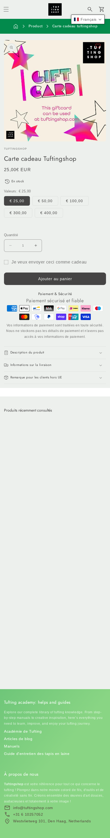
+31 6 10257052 (28, 814)
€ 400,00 (48, 213)
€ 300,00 (18, 213)
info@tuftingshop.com (33, 808)
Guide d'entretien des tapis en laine (37, 753)
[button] (6, 9)
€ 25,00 (17, 201)
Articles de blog (18, 739)
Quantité (11, 235)
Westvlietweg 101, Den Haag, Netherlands (52, 821)
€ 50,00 (45, 201)
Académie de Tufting (23, 731)
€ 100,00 (74, 201)
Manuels (11, 746)
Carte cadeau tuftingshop (74, 26)
